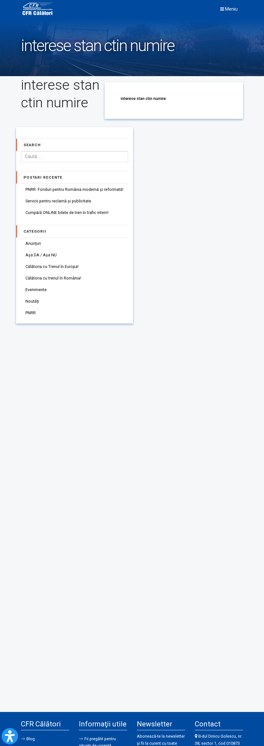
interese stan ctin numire (143, 98)
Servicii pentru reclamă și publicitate (58, 201)
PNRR (30, 312)
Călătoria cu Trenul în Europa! (52, 266)
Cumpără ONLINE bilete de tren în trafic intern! (66, 212)
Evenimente (36, 289)
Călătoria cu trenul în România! (53, 278)
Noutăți (32, 301)
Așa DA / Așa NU (41, 255)
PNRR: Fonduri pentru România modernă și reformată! (74, 189)
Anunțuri (33, 243)
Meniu (231, 9)
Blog (30, 738)
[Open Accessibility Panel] (10, 736)
